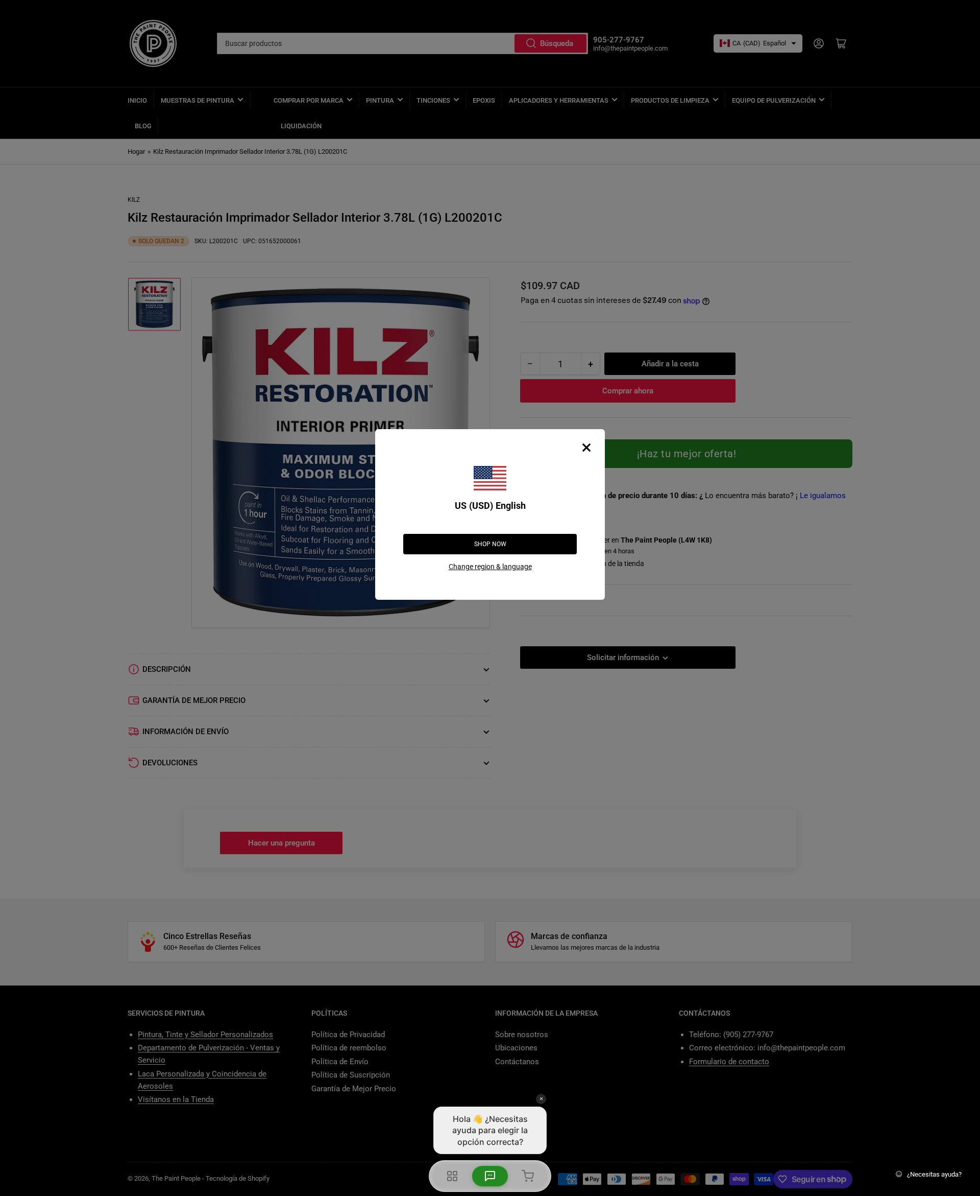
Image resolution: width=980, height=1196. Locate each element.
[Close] (586, 447)
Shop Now (490, 544)
